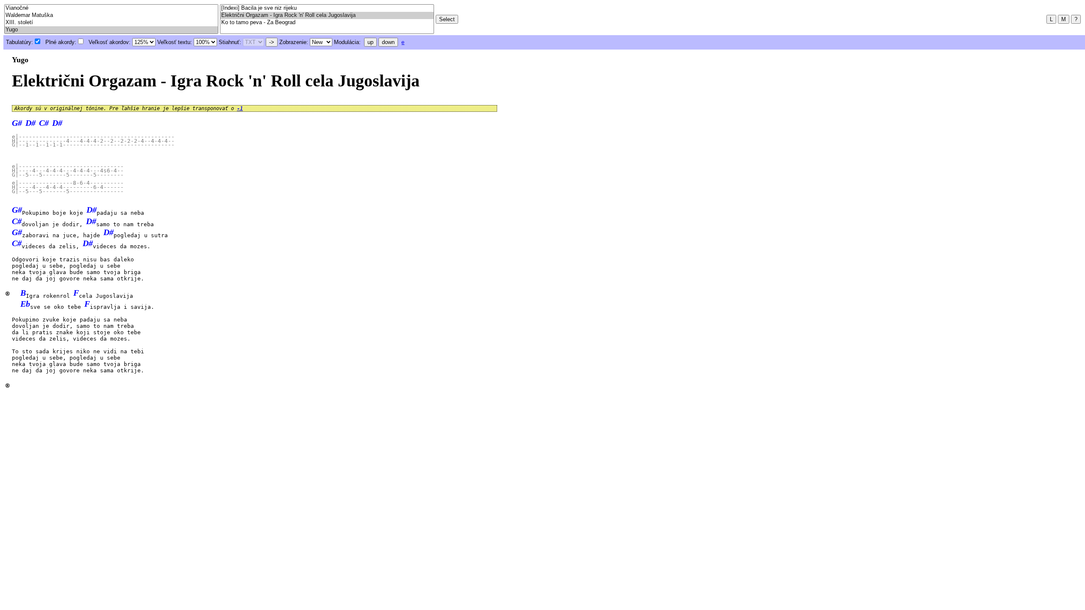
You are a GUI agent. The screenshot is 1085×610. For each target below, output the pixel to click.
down (388, 42)
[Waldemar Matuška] (111, 15)
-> (271, 42)
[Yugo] (111, 29)
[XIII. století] (111, 22)
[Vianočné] (111, 8)
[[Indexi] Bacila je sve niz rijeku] (327, 8)
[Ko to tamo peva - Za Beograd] (327, 22)
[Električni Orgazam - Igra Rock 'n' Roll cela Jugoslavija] (327, 15)
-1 (240, 108)
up (370, 42)
